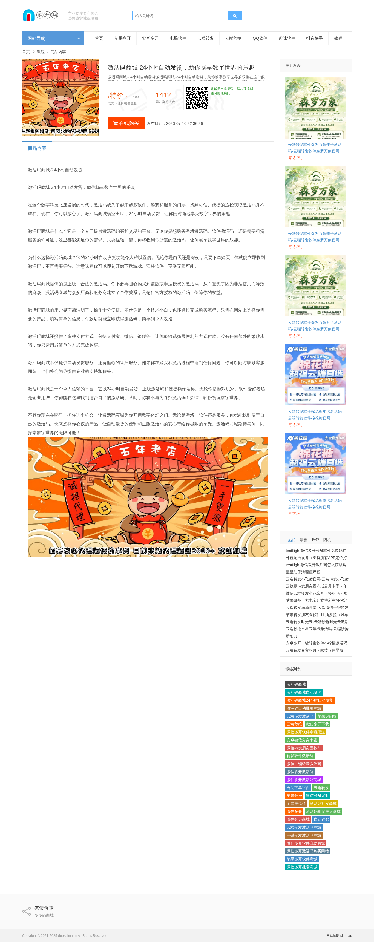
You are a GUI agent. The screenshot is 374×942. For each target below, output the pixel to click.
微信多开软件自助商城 (306, 843)
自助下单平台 (298, 787)
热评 (315, 540)
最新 (303, 540)
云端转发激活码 (300, 716)
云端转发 (205, 38)
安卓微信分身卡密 (302, 740)
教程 (338, 38)
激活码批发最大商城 (323, 811)
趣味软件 (287, 38)
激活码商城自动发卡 (304, 692)
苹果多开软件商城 (302, 859)
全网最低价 (296, 803)
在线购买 (129, 123)
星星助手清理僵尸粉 (303, 572)
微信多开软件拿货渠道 (306, 732)
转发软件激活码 (300, 756)
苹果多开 (122, 38)
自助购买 (321, 819)
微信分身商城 (298, 819)
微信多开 (294, 811)
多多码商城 (44, 915)
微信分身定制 (317, 795)
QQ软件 (260, 38)
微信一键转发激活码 (304, 764)
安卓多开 (150, 38)
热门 (292, 540)
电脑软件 (178, 38)
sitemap (346, 936)
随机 (327, 540)
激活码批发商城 (323, 803)
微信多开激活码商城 (304, 779)
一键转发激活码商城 (304, 835)
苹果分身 (294, 795)
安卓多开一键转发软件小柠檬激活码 (316, 643)
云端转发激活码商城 (304, 827)
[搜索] (234, 16)
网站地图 (333, 936)
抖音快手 (314, 38)
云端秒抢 (233, 38)
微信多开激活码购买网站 (308, 851)
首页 (99, 38)
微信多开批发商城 (302, 867)
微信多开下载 (317, 724)
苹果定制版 (327, 716)
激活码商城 (296, 684)
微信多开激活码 (300, 772)
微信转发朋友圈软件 (304, 748)
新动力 (291, 636)
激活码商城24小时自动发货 (310, 700)
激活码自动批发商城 (304, 708)
